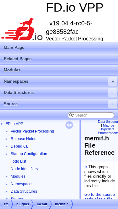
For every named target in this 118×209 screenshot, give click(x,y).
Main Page (14, 47)
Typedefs (107, 129)
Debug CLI (20, 146)
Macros (109, 125)
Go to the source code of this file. (99, 196)
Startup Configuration (29, 154)
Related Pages (17, 58)
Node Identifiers (24, 169)
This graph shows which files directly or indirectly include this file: (99, 176)
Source (59, 104)
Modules (12, 70)
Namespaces (59, 81)
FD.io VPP (14, 124)
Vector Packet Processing (32, 131)
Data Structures (59, 92)
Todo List (18, 161)
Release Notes (23, 139)
